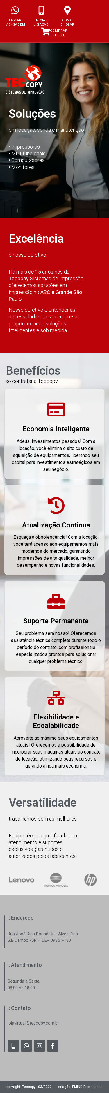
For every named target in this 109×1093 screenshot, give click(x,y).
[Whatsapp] (26, 1046)
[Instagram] (39, 1046)
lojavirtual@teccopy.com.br (33, 1023)
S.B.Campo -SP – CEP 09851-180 (39, 940)
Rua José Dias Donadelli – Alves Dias (43, 934)
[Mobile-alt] (13, 1046)
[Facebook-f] (52, 1046)
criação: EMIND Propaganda (80, 1087)
